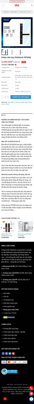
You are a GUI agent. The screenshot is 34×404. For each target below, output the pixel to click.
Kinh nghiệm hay (9, 306)
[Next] (29, 33)
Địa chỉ (25, 384)
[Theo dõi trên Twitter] (10, 353)
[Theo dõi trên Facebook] (3, 353)
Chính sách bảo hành (10, 341)
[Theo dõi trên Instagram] (6, 353)
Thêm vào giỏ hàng (20, 97)
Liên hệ (5, 296)
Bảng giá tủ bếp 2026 (11, 309)
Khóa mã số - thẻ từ (25, 12)
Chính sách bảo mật (10, 335)
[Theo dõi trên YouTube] (13, 353)
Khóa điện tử (14, 12)
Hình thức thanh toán (10, 303)
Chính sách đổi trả (9, 338)
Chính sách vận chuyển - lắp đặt (14, 332)
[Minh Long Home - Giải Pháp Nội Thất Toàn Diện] (17, 5)
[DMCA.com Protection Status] (9, 317)
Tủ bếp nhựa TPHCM (9, 313)
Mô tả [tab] (3, 115)
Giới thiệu (6, 293)
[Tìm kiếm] (32, 5)
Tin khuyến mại (8, 300)
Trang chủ (6, 12)
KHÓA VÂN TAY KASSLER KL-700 (6, 234)
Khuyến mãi (18, 384)
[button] (3, 5)
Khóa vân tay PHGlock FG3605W (24, 234)
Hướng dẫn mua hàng (10, 328)
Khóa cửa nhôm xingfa (22, 102)
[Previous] (4, 33)
